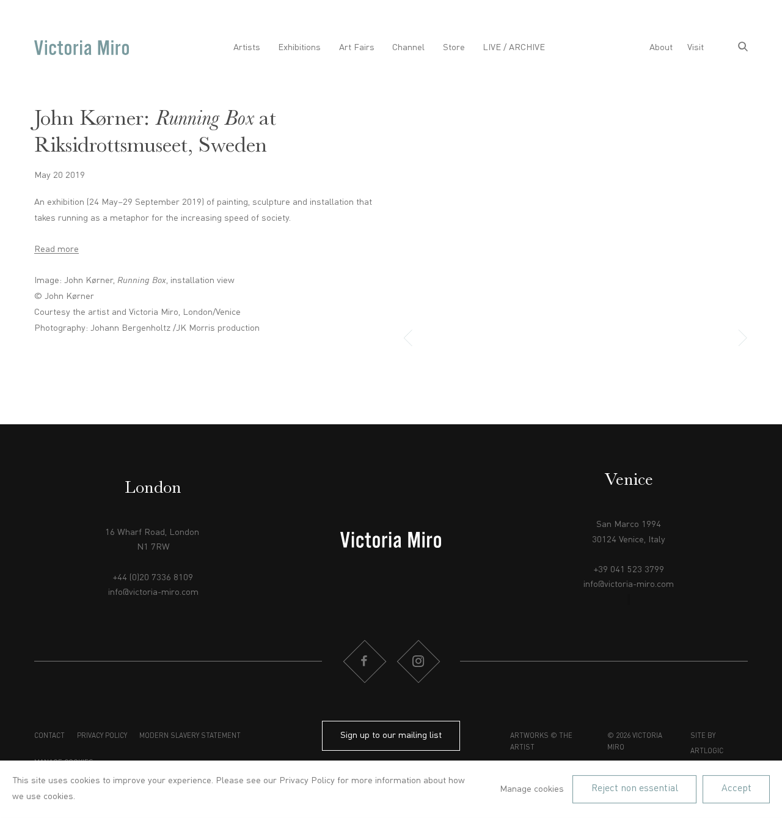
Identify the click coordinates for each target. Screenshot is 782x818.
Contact (49, 736)
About (661, 47)
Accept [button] (736, 789)
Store (454, 47)
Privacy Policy (102, 736)
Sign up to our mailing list (391, 735)
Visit (695, 47)
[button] (513, 338)
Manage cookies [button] (532, 789)
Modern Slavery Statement (190, 736)
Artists (246, 47)
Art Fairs (357, 47)
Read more (56, 249)
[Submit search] (743, 48)
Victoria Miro (81, 48)
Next (735, 338)
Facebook (364, 661)
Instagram (418, 661)
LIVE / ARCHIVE (514, 47)
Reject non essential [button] (634, 789)
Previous (415, 338)
